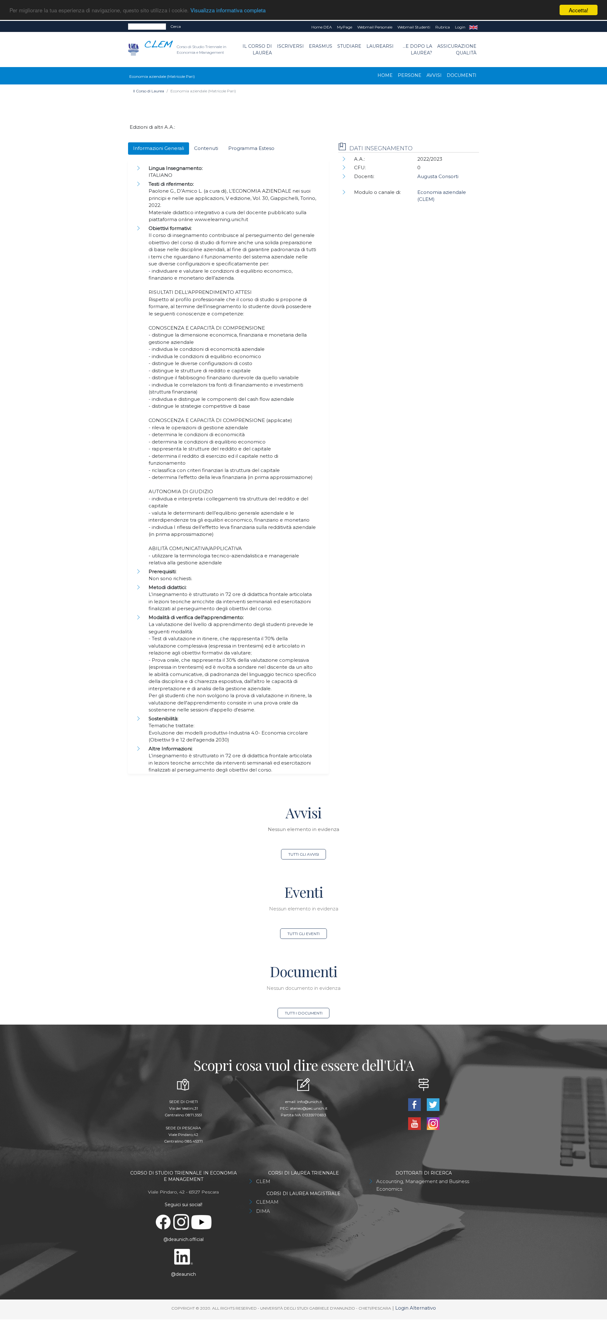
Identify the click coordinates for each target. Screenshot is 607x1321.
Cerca (175, 26)
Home (385, 75)
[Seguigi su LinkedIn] (183, 1256)
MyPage (344, 27)
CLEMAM (267, 1202)
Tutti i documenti (303, 1013)
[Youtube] (415, 1123)
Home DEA (321, 27)
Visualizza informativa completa (228, 10)
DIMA (263, 1211)
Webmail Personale (374, 27)
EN (473, 27)
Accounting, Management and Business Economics (422, 1185)
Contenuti (206, 148)
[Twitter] (433, 1104)
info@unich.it (309, 1101)
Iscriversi (290, 46)
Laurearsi (380, 46)
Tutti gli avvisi (303, 854)
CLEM (263, 1181)
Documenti (461, 75)
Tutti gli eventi (303, 933)
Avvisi (434, 75)
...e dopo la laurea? (417, 49)
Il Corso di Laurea (257, 49)
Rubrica (442, 27)
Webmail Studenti (413, 27)
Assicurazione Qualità (456, 49)
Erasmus (320, 46)
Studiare (349, 46)
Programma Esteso (251, 148)
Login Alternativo (415, 1308)
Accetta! (578, 10)
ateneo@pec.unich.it (309, 1108)
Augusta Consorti (437, 176)
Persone (409, 75)
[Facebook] (415, 1104)
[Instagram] (433, 1123)
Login (460, 27)
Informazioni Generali (158, 148)
